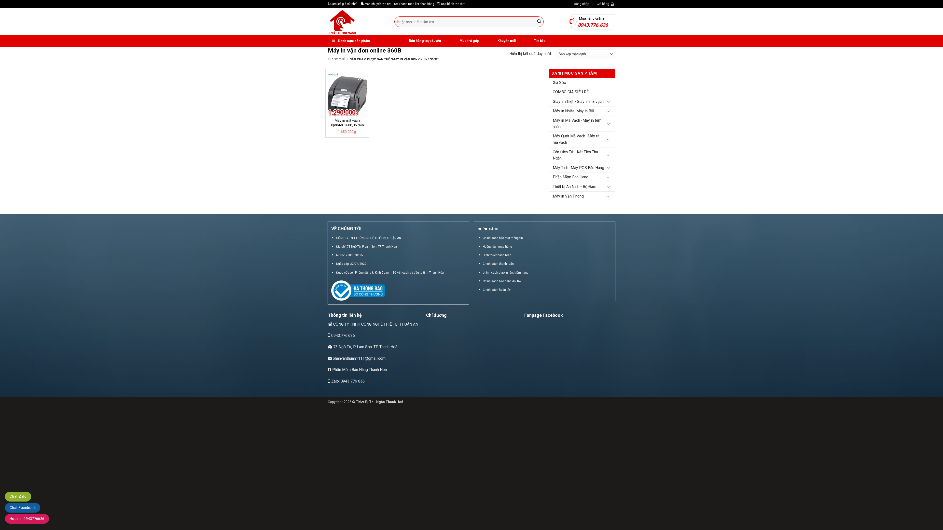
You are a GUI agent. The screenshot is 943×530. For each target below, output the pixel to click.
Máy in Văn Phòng (568, 196)
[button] (581, 4)
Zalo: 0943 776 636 (347, 381)
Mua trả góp (469, 41)
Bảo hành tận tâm (452, 4)
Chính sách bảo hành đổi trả (502, 281)
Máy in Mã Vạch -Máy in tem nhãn (577, 123)
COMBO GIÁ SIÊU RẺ (571, 92)
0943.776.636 (342, 335)
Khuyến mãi (506, 41)
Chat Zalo (18, 496)
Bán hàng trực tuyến (424, 41)
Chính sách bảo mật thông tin (503, 238)
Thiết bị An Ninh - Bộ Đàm (574, 186)
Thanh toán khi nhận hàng (416, 4)
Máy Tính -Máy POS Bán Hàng (578, 167)
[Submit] (539, 22)
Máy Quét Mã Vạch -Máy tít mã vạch (576, 139)
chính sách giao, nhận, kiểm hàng (505, 272)
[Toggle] (608, 102)
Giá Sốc (559, 82)
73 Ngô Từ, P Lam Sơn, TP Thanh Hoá (364, 346)
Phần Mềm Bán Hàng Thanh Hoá (359, 369)
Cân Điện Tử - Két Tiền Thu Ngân (575, 155)
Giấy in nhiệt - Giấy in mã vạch (578, 101)
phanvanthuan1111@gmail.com (359, 358)
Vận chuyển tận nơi (377, 4)
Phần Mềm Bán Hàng (570, 177)
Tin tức (539, 41)
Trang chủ (336, 59)
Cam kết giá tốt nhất (344, 4)
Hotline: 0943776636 (27, 519)
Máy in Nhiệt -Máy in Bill (573, 111)
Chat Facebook (23, 507)
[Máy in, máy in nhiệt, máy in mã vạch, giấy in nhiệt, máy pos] (357, 21)
